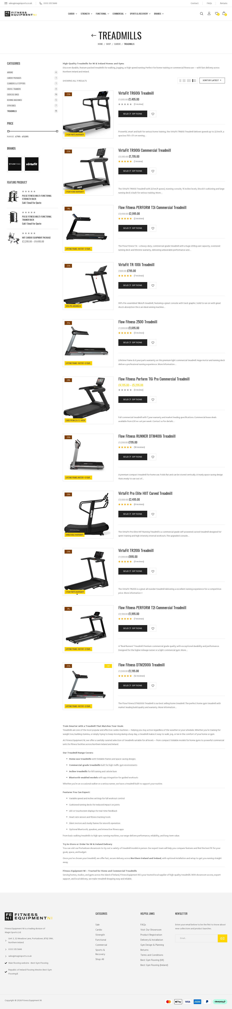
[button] (225, 14)
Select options (132, 114)
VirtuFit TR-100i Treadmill (136, 264)
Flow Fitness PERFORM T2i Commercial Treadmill (152, 607)
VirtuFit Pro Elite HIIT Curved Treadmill (145, 493)
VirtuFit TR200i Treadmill (136, 550)
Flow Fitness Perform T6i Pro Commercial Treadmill (154, 379)
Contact (195, 3)
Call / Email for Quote (31, 202)
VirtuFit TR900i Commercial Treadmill (144, 150)
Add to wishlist (153, 114)
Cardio (117, 43)
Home (100, 43)
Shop (108, 43)
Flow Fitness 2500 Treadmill (137, 321)
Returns (223, 3)
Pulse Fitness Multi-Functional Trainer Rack (37, 218)
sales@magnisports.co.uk (20, 3)
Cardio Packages (14, 77)
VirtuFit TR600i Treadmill (136, 93)
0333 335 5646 (50, 3)
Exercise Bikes (13, 94)
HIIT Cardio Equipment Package (36, 237)
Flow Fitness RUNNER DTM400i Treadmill (146, 436)
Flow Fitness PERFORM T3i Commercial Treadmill (152, 207)
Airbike (10, 72)
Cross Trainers (14, 88)
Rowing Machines (14, 100)
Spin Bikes (11, 105)
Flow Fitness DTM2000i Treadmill (141, 664)
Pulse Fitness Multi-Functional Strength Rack (37, 197)
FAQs (209, 3)
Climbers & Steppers (16, 83)
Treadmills (12, 111)
